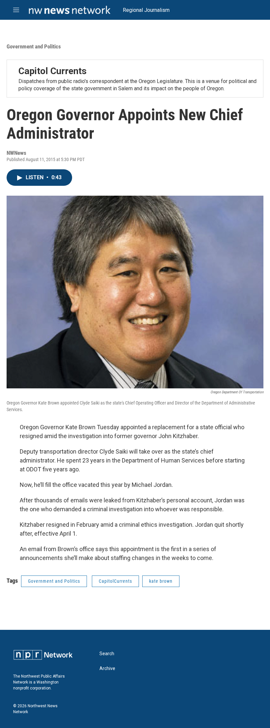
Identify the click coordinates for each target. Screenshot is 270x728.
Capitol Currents (52, 71)
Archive (107, 668)
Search (106, 653)
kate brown (161, 581)
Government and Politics (34, 46)
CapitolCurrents (115, 581)
